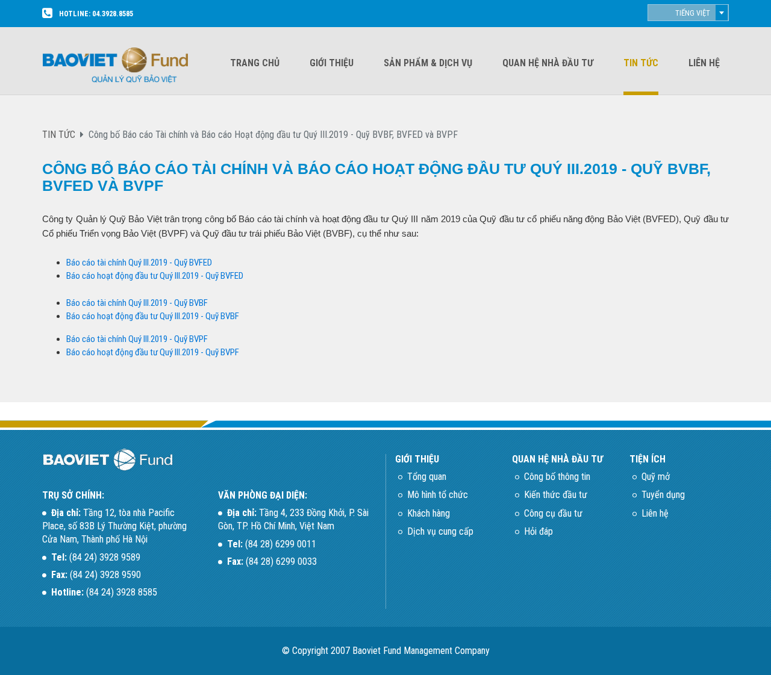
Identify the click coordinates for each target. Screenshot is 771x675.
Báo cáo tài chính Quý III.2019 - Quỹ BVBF (137, 302)
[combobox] (688, 12)
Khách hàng (428, 513)
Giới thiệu (332, 63)
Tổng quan (426, 476)
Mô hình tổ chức (437, 494)
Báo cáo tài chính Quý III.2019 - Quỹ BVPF (137, 339)
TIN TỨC (58, 134)
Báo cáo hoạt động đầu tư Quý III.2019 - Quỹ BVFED (154, 275)
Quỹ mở (655, 476)
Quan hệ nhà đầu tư (547, 63)
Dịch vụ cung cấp (440, 531)
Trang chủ (254, 63)
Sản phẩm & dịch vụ (428, 63)
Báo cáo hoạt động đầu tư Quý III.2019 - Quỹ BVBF (152, 316)
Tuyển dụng (663, 494)
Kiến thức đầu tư (555, 494)
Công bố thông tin (557, 476)
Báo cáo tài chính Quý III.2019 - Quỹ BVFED (139, 262)
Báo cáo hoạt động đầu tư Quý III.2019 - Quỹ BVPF (152, 352)
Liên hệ (704, 63)
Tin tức (640, 63)
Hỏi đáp (538, 531)
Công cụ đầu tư (553, 513)
